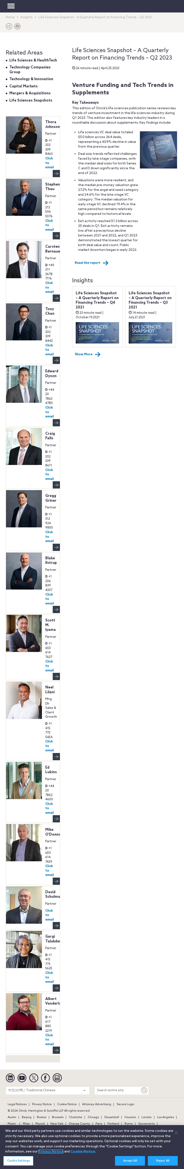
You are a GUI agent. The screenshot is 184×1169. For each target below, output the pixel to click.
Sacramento (146, 1124)
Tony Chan (49, 311)
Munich (40, 1124)
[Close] (176, 1132)
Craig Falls (50, 436)
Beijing (26, 1117)
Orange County (79, 1124)
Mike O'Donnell (54, 832)
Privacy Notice (42, 1104)
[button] (9, 27)
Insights (27, 17)
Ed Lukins (51, 770)
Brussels (57, 1117)
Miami (12, 1124)
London (147, 1117)
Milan (26, 1124)
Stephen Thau (52, 187)
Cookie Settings (18, 1161)
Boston (41, 1117)
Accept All (130, 1161)
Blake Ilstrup (51, 560)
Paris (99, 1124)
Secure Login (125, 1104)
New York (57, 1124)
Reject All (162, 1161)
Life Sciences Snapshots (30, 100)
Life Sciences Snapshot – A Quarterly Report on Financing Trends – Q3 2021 (150, 300)
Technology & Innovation (31, 79)
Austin (12, 1117)
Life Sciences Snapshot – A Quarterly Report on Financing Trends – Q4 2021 (97, 300)
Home (10, 17)
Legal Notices (17, 1104)
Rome (129, 1124)
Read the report (87, 263)
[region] (92, 1147)
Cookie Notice (67, 1104)
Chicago (93, 1117)
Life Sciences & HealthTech (33, 60)
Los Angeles (165, 1117)
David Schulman (53, 894)
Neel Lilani (50, 689)
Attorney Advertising (96, 1104)
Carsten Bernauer (53, 249)
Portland (113, 1124)
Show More (83, 354)
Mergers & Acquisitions (30, 93)
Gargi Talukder (53, 939)
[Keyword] (144, 1090)
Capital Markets (23, 86)
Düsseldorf (111, 1117)
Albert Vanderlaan (55, 1001)
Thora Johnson (52, 124)
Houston (130, 1117)
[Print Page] (17, 27)
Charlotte (75, 1117)
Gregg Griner (51, 498)
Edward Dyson (51, 373)
